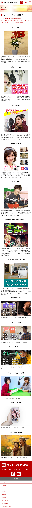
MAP (28, 469)
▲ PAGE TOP (16, 478)
